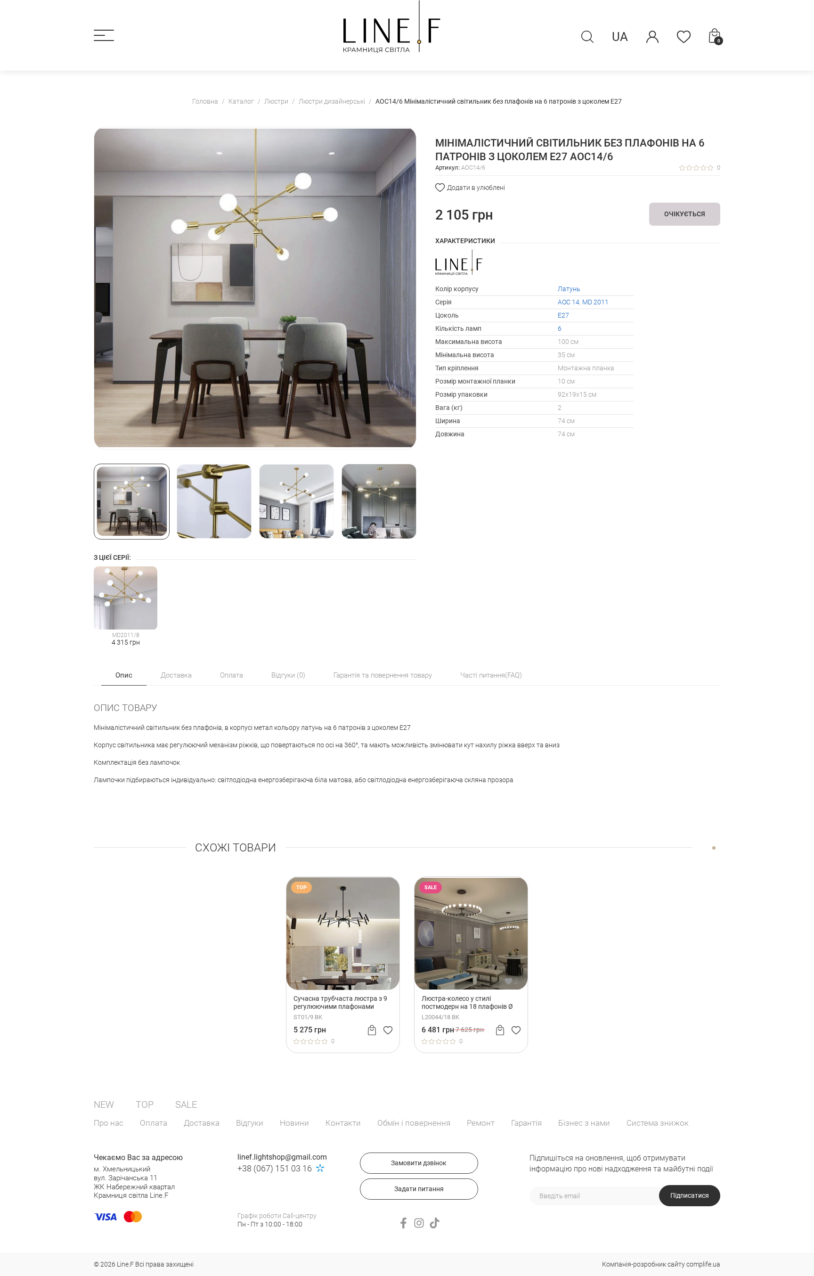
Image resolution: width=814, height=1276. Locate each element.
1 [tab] (714, 848)
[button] (104, 35)
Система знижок (658, 1123)
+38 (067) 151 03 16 (274, 1168)
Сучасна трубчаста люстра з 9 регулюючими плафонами (340, 1002)
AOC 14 (568, 302)
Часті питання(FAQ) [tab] (491, 675)
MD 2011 (595, 302)
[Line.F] (391, 26)
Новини (294, 1123)
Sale (186, 1104)
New (104, 1104)
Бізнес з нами (584, 1123)
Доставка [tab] (176, 675)
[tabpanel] (343, 964)
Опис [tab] (123, 675)
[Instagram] (419, 1223)
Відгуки (249, 1123)
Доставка (202, 1123)
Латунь (569, 289)
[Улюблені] (684, 37)
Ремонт (481, 1123)
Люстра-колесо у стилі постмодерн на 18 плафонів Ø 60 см (467, 1003)
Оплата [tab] (231, 675)
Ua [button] (620, 37)
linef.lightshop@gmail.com (282, 1157)
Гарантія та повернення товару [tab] (383, 675)
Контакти (343, 1123)
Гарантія (526, 1123)
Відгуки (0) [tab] (288, 675)
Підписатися (689, 1195)
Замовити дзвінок (419, 1163)
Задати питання (419, 1189)
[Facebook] (403, 1223)
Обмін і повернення (413, 1123)
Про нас (108, 1123)
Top (145, 1104)
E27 (563, 315)
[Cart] (372, 1030)
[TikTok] (434, 1223)
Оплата (153, 1123)
